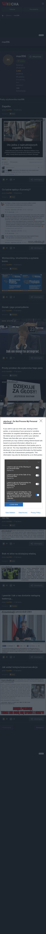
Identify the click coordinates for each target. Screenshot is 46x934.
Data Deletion (10, 512)
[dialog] (23, 467)
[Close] (42, 421)
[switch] (37, 467)
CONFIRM (14, 504)
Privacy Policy (36, 512)
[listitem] (23, 462)
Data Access (23, 512)
